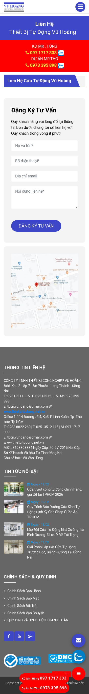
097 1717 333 (43, 52)
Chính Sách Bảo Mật (23, 598)
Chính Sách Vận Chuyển (25, 613)
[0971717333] (78, 656)
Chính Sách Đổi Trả (22, 606)
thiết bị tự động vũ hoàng (42, 32)
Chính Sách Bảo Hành (24, 591)
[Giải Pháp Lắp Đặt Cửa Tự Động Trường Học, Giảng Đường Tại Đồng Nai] (13, 546)
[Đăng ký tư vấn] (78, 640)
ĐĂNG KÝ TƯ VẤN (36, 225)
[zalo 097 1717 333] (61, 52)
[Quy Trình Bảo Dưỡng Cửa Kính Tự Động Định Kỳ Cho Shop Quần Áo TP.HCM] (13, 506)
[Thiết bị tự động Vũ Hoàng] (14, 7)
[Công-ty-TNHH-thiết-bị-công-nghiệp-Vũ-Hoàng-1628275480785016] (9, 636)
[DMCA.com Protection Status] (63, 658)
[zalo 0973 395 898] (61, 65)
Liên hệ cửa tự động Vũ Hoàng (39, 80)
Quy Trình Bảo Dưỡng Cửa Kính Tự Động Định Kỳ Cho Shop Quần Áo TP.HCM (53, 512)
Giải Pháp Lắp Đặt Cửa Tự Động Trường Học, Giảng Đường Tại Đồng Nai (54, 552)
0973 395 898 (43, 65)
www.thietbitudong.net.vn (24, 412)
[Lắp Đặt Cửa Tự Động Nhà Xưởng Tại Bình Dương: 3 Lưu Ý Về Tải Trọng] (13, 529)
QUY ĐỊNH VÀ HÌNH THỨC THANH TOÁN (37, 620)
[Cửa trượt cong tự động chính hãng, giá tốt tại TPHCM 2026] (13, 489)
